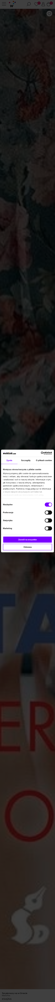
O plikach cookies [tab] (44, 460)
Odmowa (28, 547)
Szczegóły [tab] (25, 460)
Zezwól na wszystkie (27, 540)
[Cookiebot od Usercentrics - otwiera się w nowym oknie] (41, 453)
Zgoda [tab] (9, 460)
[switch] (48, 512)
